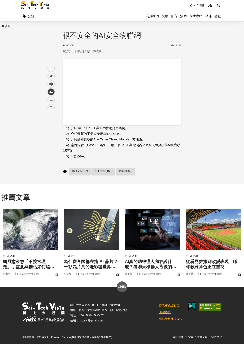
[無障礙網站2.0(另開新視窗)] (210, 307)
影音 (174, 16)
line (50, 84)
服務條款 (165, 312)
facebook (51, 68)
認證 (218, 16)
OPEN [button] (122, 286)
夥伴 (208, 16)
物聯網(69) (125, 170)
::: (187, 5)
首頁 (7, 26)
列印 (51, 99)
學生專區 (196, 16)
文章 (165, 16)
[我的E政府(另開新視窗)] (192, 306)
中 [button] (51, 92)
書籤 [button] (51, 107)
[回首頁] (35, 5)
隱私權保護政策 (169, 305)
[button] (218, 5)
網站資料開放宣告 (170, 318)
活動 (183, 16)
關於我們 (152, 16)
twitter (51, 76)
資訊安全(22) (79, 170)
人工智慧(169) (103, 170)
